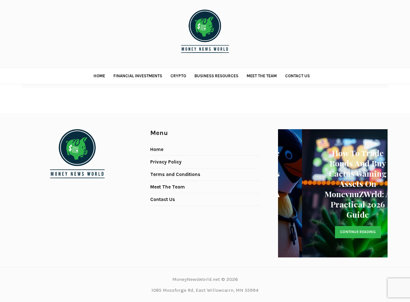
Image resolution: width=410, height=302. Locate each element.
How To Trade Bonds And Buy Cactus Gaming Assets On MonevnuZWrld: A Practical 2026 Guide (340, 183)
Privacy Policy (166, 162)
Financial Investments (137, 75)
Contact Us (297, 75)
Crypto (178, 75)
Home (99, 75)
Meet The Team (262, 75)
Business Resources (216, 75)
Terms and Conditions (175, 174)
